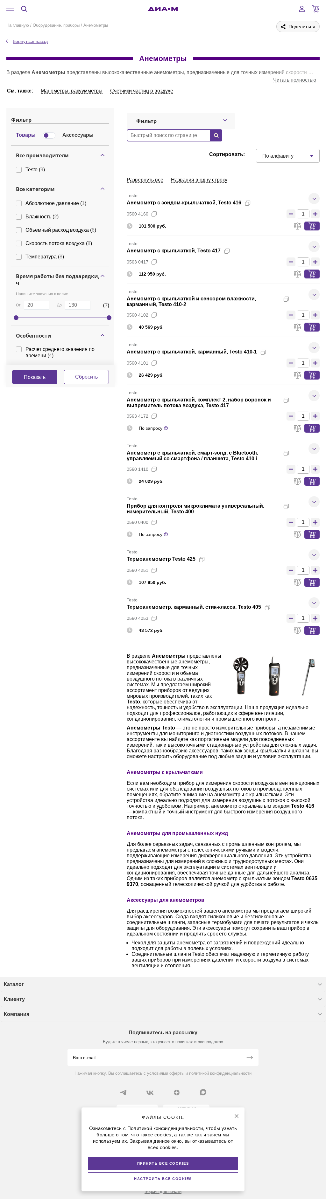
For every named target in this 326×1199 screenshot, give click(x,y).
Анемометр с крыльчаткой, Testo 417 (174, 250)
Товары (26, 135)
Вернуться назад (30, 41)
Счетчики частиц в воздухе (141, 90)
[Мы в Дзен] (177, 1092)
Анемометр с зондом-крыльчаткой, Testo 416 (184, 202)
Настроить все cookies (163, 1179)
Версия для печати (163, 1191)
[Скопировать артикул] (154, 214)
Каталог (14, 984)
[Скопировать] (248, 203)
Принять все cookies (163, 1163)
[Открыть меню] (10, 9)
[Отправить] (249, 1058)
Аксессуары (78, 135)
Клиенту (14, 999)
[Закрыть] (236, 1116)
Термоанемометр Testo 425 (161, 559)
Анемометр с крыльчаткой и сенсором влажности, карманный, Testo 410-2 (191, 301)
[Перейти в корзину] (316, 9)
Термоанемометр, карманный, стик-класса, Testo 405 (194, 607)
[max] (203, 1092)
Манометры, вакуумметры (72, 90)
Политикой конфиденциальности (165, 1128)
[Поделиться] (258, 203)
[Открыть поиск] (24, 9)
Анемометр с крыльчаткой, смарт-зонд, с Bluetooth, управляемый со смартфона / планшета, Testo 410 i (192, 455)
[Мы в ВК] (150, 1092)
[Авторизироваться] (302, 9)
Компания (16, 1014)
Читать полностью (294, 80)
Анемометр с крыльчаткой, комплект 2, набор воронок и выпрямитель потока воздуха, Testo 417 (199, 402)
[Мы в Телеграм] (123, 1092)
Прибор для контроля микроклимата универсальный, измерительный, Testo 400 (195, 508)
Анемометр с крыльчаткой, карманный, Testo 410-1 (192, 351)
